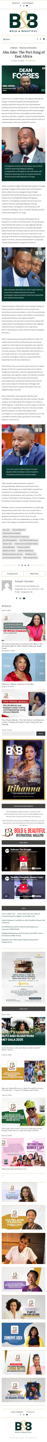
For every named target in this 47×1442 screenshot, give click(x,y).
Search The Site (7, 730)
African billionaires (18, 530)
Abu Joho (6, 530)
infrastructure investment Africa (26, 544)
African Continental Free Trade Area (16, 537)
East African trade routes (29, 540)
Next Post (34, 574)
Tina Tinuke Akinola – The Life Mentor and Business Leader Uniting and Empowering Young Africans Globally (23, 722)
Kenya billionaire (8, 547)
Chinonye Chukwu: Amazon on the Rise (18, 684)
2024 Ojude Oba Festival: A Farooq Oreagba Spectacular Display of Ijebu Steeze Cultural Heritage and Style (22, 1130)
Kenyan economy (23, 547)
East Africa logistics (10, 540)
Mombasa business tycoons (13, 554)
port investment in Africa (12, 558)
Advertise (16, 3)
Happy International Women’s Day (14, 1169)
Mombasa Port (30, 554)
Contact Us (30, 1412)
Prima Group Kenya (30, 558)
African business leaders (11, 533)
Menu (7, 39)
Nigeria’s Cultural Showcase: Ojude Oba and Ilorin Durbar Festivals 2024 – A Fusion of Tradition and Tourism (22, 1089)
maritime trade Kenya (25, 551)
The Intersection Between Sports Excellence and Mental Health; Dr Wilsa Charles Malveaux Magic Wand (22, 646)
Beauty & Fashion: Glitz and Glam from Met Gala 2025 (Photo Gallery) (21, 1049)
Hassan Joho (7, 544)
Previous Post (12, 574)
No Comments (30, 61)
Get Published (28, 3)
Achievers (14, 48)
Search (41, 733)
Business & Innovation (28, 48)
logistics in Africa (9, 551)
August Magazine (17, 1412)
